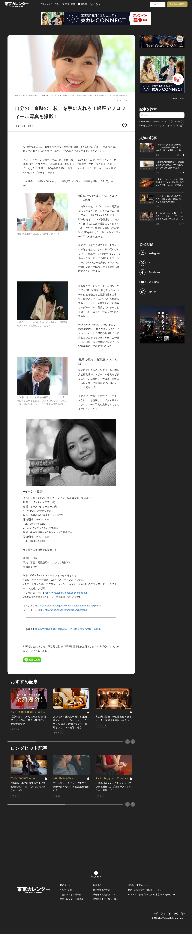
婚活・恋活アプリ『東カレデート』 (145, 890)
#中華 (143, 125)
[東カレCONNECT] (96, 18)
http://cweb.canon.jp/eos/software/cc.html (66, 592)
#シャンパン (168, 125)
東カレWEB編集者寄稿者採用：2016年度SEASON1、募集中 (68, 629)
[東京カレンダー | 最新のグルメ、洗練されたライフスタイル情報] (22, 4)
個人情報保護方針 (101, 890)
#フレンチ (176, 121)
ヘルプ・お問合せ (68, 890)
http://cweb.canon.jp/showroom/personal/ (66, 610)
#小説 (179, 125)
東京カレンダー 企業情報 (72, 899)
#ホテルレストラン (160, 121)
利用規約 (97, 885)
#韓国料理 (145, 121)
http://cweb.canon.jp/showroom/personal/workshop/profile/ (71, 605)
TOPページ (65, 885)
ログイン (158, 4)
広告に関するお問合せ (70, 894)
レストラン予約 (51, 4)
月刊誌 (83, 4)
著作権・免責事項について (105, 894)
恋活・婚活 (69, 4)
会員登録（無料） (177, 4)
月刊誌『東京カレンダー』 (140, 885)
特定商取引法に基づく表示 (105, 899)
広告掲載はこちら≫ (177, 98)
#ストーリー (154, 125)
